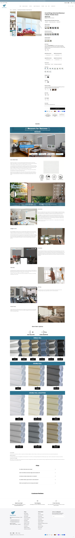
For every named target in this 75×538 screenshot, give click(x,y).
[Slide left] (19, 24)
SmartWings (17, 534)
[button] (73, 6)
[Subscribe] (64, 516)
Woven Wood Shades (27, 517)
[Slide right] (40, 24)
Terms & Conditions (41, 517)
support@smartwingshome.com (18, 505)
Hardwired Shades (26, 521)
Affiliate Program (40, 521)
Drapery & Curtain (26, 523)
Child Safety (40, 524)
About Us (39, 513)
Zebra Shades (26, 516)
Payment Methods (40, 520)
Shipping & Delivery (26, 527)
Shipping (46, 17)
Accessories (26, 526)
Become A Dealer (40, 526)
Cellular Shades (26, 514)
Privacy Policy (40, 516)
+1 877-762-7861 (4, 2)
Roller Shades (26, 513)
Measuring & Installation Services (43, 523)
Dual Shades (26, 520)
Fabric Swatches (26, 524)
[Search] (69, 6)
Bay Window (14, 9)
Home (11, 9)
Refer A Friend (40, 527)
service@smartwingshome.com (15, 521)
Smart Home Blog (40, 514)
